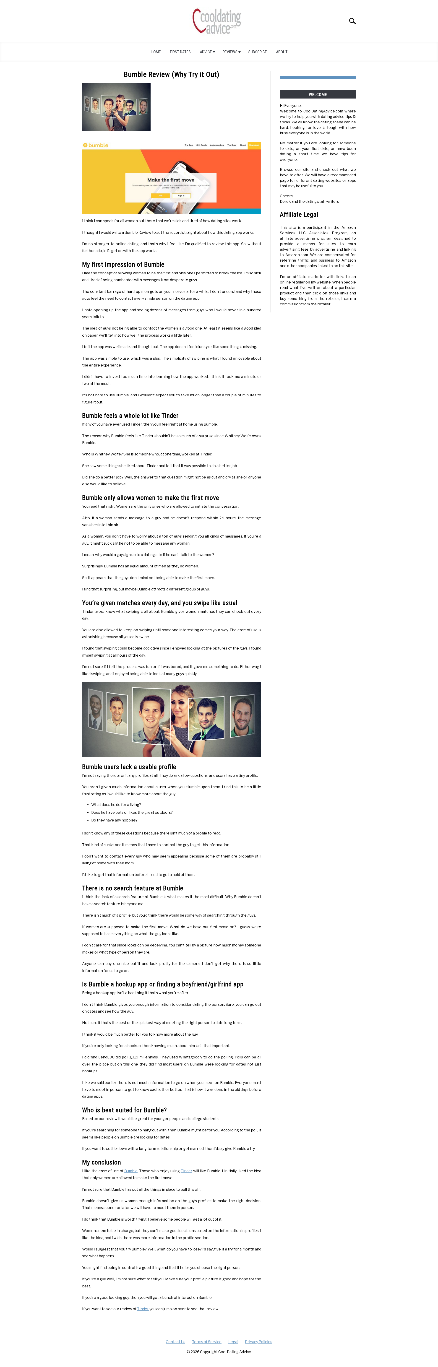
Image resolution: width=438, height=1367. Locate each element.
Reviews (230, 51)
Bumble (131, 1171)
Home (156, 51)
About (281, 51)
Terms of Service (207, 1342)
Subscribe (257, 51)
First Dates (180, 51)
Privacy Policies (258, 1342)
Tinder (186, 1171)
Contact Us (175, 1342)
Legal (233, 1342)
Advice (206, 51)
